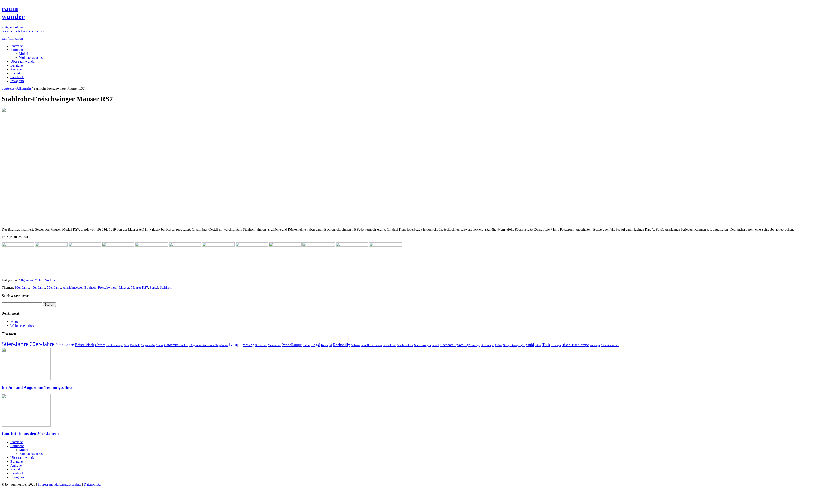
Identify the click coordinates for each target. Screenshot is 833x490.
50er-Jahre (54, 287)
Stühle (538, 345)
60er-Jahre (42, 344)
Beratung (16, 65)
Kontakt (15, 73)
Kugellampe (221, 345)
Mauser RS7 (139, 287)
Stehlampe (487, 345)
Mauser (124, 287)
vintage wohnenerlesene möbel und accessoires (23, 29)
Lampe (235, 344)
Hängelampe (195, 345)
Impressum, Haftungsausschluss (59, 484)
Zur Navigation (12, 38)
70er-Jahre (64, 344)
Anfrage (16, 69)
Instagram (17, 81)
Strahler (498, 345)
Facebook (17, 77)
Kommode (208, 345)
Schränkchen (389, 345)
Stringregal (517, 345)
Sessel (154, 287)
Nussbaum (261, 345)
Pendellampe (292, 345)
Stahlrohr (166, 287)
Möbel (23, 53)
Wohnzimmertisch (610, 345)
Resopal (326, 345)
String (506, 345)
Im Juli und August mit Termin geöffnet (37, 387)
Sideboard (447, 345)
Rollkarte (355, 345)
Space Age (462, 345)
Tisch (566, 345)
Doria (126, 345)
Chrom (100, 345)
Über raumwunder (23, 61)
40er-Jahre (38, 287)
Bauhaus (90, 287)
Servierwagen (422, 345)
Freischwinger (107, 287)
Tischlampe (580, 345)
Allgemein (23, 88)
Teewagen (556, 345)
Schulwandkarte (405, 345)
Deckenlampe (114, 345)
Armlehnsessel (73, 287)
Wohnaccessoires (31, 57)
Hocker (183, 345)
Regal (315, 345)
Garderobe (171, 345)
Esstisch (135, 345)
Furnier (159, 345)
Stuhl (530, 345)
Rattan (306, 345)
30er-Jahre (22, 287)
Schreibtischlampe (371, 345)
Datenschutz (92, 484)
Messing (248, 345)
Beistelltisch (84, 345)
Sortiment (17, 50)
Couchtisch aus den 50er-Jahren (30, 433)
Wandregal (595, 345)
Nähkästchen (274, 345)
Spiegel (475, 345)
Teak (546, 344)
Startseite (16, 46)
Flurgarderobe (148, 345)
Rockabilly (341, 345)
